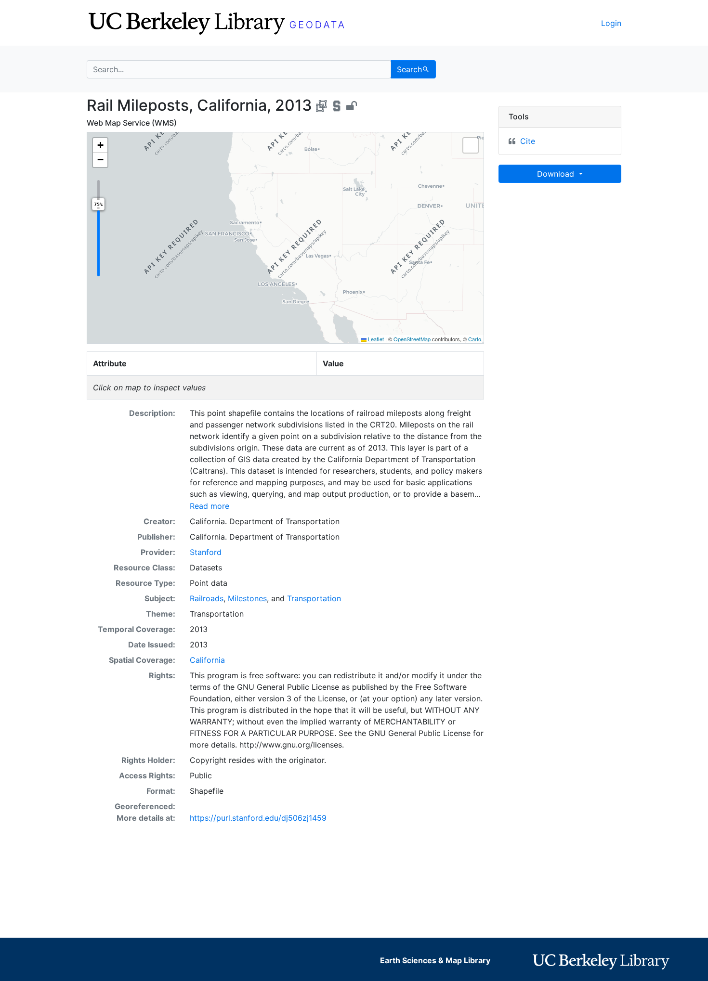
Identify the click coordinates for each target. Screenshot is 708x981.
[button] (100, 145)
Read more (209, 506)
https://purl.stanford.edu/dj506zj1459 (258, 818)
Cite (527, 141)
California (207, 660)
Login (611, 23)
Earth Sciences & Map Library (435, 960)
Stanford (206, 552)
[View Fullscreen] (470, 145)
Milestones (247, 598)
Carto (474, 339)
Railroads (206, 598)
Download (557, 174)
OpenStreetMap (412, 339)
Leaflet (375, 339)
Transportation (314, 598)
